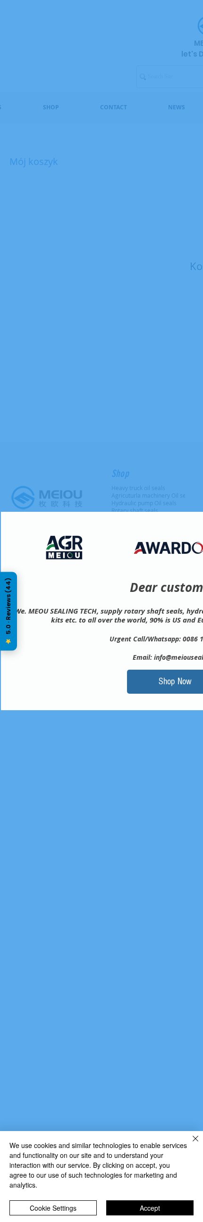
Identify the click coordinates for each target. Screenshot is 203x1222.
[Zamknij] (189, 1144)
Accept (150, 1208)
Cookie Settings (53, 1208)
